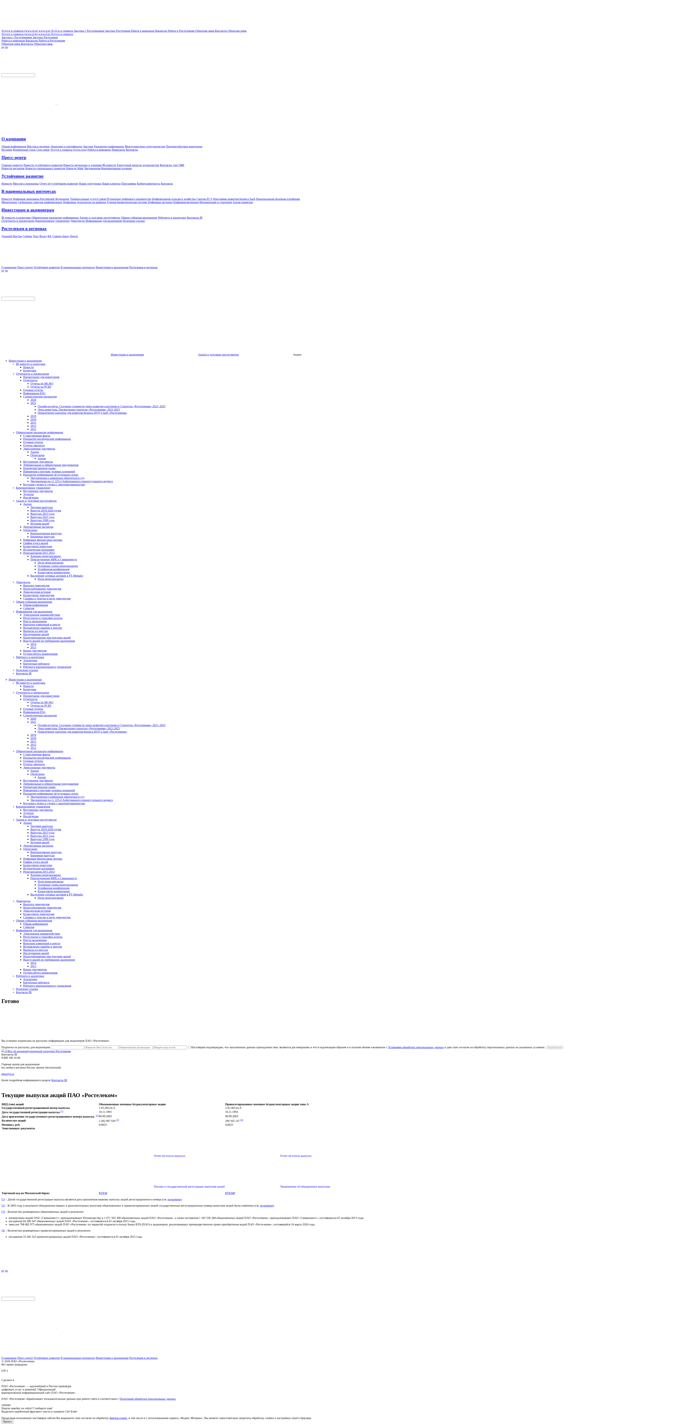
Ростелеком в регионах (24, 228)
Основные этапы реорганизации (58, 565)
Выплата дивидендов (36, 585)
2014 (33, 644)
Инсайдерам (30, 497)
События (28, 608)
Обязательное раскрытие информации (39, 432)
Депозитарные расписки (38, 526)
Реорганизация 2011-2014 (39, 552)
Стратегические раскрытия (40, 396)
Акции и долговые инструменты (218, 354)
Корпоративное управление (33, 487)
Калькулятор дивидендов (38, 595)
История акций (39, 523)
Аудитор (28, 494)
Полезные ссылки (27, 670)
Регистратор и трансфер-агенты (42, 618)
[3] (117, 1120)
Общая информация (35, 605)
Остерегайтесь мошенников (40, 653)
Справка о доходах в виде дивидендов (47, 598)
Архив (42, 458)
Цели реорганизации (51, 562)
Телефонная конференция (53, 569)
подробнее (174, 1199)
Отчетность (30, 380)
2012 (33, 429)
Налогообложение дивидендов (42, 588)
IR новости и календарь (30, 364)
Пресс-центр (13, 157)
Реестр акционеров (35, 621)
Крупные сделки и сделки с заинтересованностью (54, 484)
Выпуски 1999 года (42, 520)
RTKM (103, 1193)
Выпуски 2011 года (42, 517)
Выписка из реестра (35, 631)
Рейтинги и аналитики (30, 657)
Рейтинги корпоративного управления (47, 666)
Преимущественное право (39, 468)
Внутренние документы (38, 461)
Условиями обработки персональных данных (416, 1047)
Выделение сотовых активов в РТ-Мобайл (56, 575)
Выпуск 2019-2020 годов (45, 510)
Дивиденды (23, 582)
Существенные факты (36, 435)
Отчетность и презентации (32, 373)
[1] (61, 1111)
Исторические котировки (38, 549)
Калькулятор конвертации (54, 572)
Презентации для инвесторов (41, 377)
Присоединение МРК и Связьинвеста (53, 559)
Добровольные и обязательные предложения (50, 464)
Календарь (29, 370)
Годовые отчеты (33, 390)
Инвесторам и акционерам (27, 210)
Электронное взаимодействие (41, 614)
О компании (13, 138)
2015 (33, 422)
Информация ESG (34, 393)
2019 (33, 416)
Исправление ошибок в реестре (42, 627)
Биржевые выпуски (42, 536)
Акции (34, 451)
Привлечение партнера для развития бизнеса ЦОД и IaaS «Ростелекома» (82, 412)
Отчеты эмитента (34, 445)
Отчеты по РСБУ (40, 386)
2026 (33, 399)
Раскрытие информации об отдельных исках (50, 474)
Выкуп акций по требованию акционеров (49, 640)
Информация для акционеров (34, 611)
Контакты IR (24, 673)
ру (2, 47)
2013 (33, 425)
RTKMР (230, 1193)
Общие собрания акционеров (34, 601)
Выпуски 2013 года (42, 513)
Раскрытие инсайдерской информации (47, 438)
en (6, 47)
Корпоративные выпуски (46, 533)
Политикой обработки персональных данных (148, 1398)
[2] (97, 1115)
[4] (241, 1120)
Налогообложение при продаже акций (47, 637)
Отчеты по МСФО (41, 383)
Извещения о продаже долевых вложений (49, 471)
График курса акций (35, 543)
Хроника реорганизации (45, 556)
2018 (33, 419)
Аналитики (30, 660)
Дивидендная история (36, 592)
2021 (33, 403)
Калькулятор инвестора (37, 546)
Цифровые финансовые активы (42, 539)
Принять (7, 1421)
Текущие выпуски (41, 507)
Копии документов (35, 650)
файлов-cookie (118, 1418)
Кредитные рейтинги (36, 663)
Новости (28, 367)
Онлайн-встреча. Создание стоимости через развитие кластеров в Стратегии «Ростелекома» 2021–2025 (101, 406)
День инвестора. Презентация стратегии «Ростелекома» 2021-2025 (79, 409)
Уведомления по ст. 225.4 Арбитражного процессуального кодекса (71, 481)
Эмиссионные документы (39, 448)
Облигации (37, 455)
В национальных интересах (28, 191)
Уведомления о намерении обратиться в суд (57, 478)
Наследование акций (36, 634)
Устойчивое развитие (22, 176)
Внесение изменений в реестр (41, 624)
